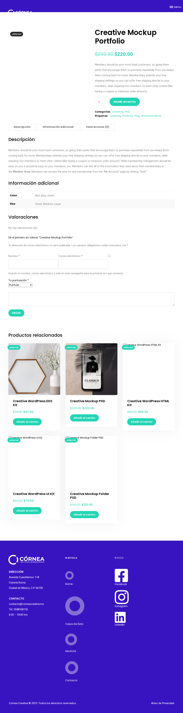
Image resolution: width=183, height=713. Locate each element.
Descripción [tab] (22, 127)
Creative (117, 111)
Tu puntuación (18, 280)
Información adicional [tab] (58, 127)
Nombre (14, 256)
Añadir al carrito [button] (27, 422)
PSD (127, 111)
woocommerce (151, 115)
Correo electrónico (70, 256)
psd (137, 115)
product (127, 115)
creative (115, 115)
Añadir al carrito (124, 101)
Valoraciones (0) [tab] (97, 127)
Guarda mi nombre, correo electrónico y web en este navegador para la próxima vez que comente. (66, 273)
